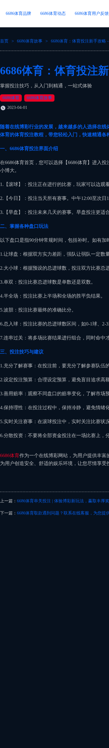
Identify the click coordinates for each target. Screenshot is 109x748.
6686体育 (10, 98)
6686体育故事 (29, 41)
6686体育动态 (53, 13)
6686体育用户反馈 (92, 13)
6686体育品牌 (18, 13)
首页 (4, 41)
